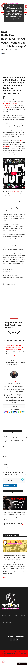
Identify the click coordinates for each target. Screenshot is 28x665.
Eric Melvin (6, 146)
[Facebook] (4, 412)
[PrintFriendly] (24, 412)
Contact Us (4, 655)
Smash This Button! (9, 485)
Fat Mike (21, 140)
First (4, 453)
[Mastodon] (16, 412)
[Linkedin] (22, 412)
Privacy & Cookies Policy (21, 653)
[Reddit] (8, 412)
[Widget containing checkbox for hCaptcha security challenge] (14, 480)
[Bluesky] (13, 412)
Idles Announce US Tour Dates (14, 349)
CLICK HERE (5, 577)
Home (3, 14)
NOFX (7, 107)
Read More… (18, 18)
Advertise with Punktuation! (8, 653)
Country (6, 464)
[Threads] (15, 412)
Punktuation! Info (7, 21)
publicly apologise (14, 191)
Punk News (8, 27)
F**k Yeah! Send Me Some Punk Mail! (15, 475)
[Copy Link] (20, 412)
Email (5, 456)
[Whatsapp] (18, 412)
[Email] (11, 412)
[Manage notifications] (3, 662)
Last (17, 453)
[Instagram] (6, 412)
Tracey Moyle (5, 49)
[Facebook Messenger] (9, 412)
